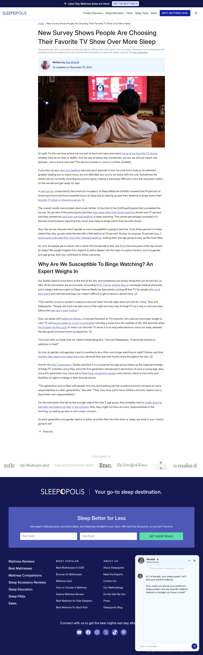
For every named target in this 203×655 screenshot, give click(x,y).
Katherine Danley (71, 318)
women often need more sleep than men (61, 356)
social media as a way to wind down (74, 323)
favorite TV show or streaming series (59, 200)
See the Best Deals (125, 3)
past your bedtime (70, 170)
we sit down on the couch (52, 327)
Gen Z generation (61, 364)
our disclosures (140, 52)
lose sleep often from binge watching (114, 212)
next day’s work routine (63, 310)
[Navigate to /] (62, 492)
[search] (196, 13)
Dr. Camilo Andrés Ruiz (112, 285)
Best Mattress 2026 (175, 13)
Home (41, 23)
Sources (48, 431)
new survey (47, 191)
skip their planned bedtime (77, 216)
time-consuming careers (102, 373)
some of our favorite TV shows (139, 153)
